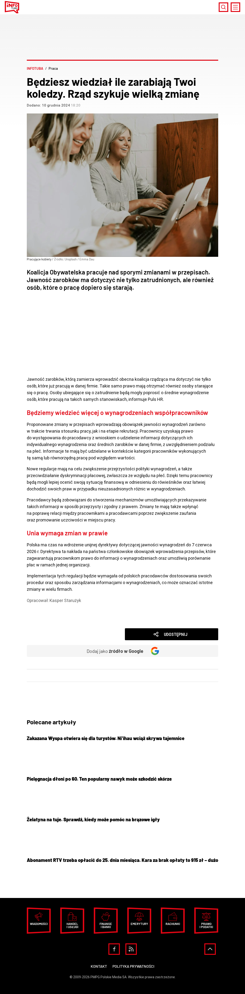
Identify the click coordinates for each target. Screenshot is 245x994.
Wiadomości (46, 620)
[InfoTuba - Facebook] (114, 949)
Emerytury (139, 924)
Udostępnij (175, 634)
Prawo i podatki (206, 925)
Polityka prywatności (133, 966)
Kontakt (99, 966)
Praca (39, 607)
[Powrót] (210, 949)
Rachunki (173, 924)
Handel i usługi (72, 925)
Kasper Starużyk (65, 600)
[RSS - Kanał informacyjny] (131, 949)
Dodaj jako (115, 651)
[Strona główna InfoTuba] (12, 7)
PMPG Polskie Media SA (108, 977)
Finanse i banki (48, 613)
